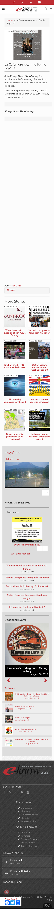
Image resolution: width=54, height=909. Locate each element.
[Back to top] (48, 903)
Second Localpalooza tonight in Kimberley (27, 577)
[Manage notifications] (6, 892)
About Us (25, 832)
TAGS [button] (12, 290)
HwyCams (13, 453)
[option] (27, 473)
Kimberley (26, 811)
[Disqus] (27, 161)
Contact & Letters (30, 839)
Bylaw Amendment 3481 (27, 544)
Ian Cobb (16, 285)
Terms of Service (29, 846)
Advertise (25, 835)
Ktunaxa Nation (28, 821)
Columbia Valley (29, 814)
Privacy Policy (27, 842)
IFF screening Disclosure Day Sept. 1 (27, 607)
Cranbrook (26, 808)
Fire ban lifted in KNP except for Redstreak (27, 586)
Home (10, 20)
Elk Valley (26, 818)
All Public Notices (20, 553)
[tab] (27, 290)
